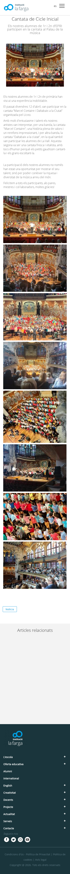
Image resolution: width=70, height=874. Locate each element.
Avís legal (40, 859)
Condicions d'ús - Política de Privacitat (27, 854)
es (55, 6)
